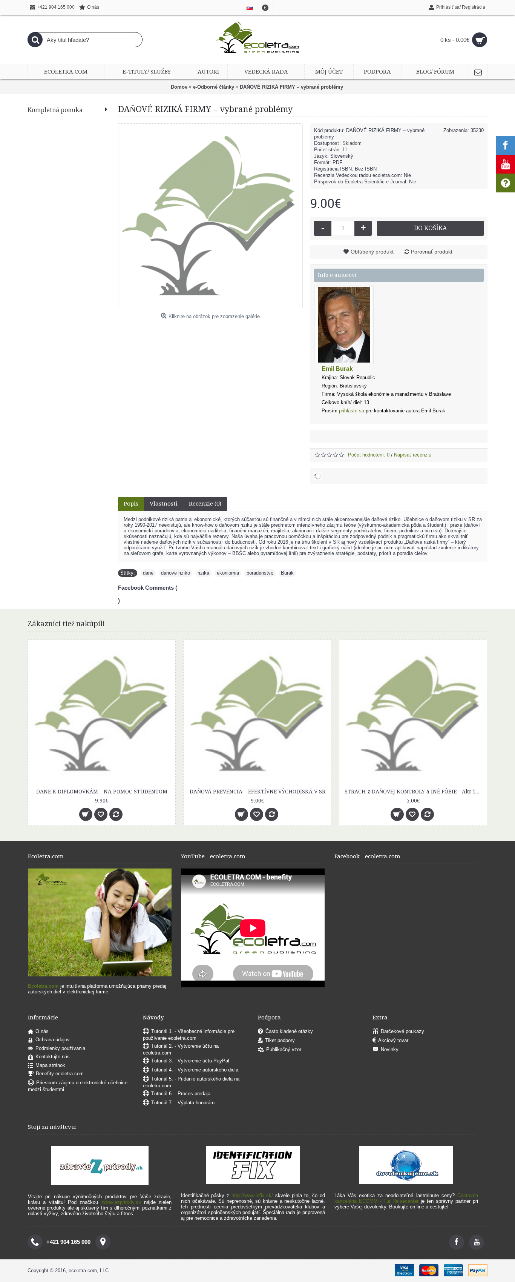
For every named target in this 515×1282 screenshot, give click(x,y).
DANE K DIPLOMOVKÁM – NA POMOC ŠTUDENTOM (101, 792)
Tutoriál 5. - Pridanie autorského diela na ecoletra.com (191, 1082)
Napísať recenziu (412, 455)
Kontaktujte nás (52, 1056)
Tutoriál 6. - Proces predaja (180, 1093)
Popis (131, 503)
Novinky (390, 1049)
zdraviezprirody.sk (121, 1202)
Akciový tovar (393, 1040)
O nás (42, 1031)
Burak (287, 573)
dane (148, 573)
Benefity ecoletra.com (60, 1074)
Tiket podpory (280, 1040)
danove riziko (175, 573)
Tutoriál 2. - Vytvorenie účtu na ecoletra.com (181, 1049)
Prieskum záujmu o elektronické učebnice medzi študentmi (77, 1086)
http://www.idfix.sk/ (252, 1195)
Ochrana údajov (52, 1039)
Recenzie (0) (205, 503)
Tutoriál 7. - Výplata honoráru (183, 1102)
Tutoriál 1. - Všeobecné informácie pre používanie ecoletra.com (189, 1034)
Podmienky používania (60, 1048)
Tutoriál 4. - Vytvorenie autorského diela (194, 1070)
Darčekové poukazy (402, 1031)
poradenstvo (260, 573)
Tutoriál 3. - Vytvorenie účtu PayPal (190, 1061)
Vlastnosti (164, 503)
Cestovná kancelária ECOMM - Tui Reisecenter (406, 1198)
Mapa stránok (50, 1065)
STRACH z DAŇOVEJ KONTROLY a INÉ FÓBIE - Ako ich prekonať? (414, 792)
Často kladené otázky (289, 1031)
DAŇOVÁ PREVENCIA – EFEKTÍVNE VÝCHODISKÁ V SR (257, 792)
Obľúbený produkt (372, 252)
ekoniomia (228, 573)
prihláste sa (351, 410)
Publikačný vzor (283, 1049)
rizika (203, 573)
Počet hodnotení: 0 (368, 455)
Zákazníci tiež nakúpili (66, 623)
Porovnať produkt (431, 252)
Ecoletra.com (43, 986)
